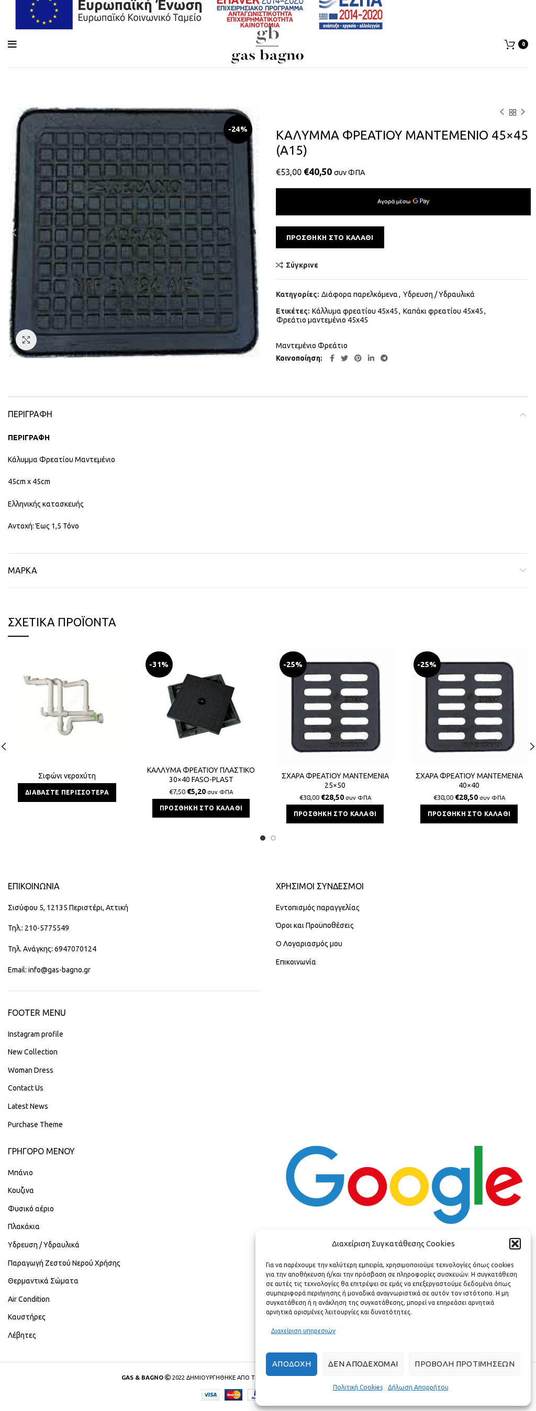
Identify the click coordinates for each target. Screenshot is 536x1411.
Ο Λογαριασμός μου (309, 943)
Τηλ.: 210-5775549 (38, 928)
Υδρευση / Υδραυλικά (439, 294)
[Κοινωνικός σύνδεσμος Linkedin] (371, 358)
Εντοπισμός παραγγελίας (318, 907)
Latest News (28, 1106)
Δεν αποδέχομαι (363, 1363)
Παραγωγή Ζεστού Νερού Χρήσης (64, 1263)
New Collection (33, 1052)
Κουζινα (21, 1190)
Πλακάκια (24, 1226)
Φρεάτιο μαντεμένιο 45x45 (322, 320)
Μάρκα (22, 570)
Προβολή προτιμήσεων (465, 1363)
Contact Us (25, 1088)
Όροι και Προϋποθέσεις (315, 925)
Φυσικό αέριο (31, 1208)
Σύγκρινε (302, 265)
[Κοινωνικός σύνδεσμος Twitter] (344, 358)
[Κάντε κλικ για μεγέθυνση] (26, 339)
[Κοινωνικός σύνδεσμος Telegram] (384, 358)
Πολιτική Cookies (358, 1387)
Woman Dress (30, 1070)
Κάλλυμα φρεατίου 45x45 (355, 311)
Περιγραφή (30, 414)
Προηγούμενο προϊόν (502, 112)
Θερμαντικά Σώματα (43, 1281)
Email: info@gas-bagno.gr (49, 970)
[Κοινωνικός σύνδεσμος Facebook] (332, 358)
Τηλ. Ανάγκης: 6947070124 (52, 949)
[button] (515, 1243)
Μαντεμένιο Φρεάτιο (312, 345)
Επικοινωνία (296, 962)
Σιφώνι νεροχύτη (67, 776)
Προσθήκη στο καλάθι (330, 237)
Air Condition (29, 1299)
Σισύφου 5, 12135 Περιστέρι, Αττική (68, 907)
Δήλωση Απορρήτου (418, 1387)
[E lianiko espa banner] (199, 9)
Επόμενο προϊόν (523, 112)
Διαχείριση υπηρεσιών (303, 1330)
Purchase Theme (35, 1124)
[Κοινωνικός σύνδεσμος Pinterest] (358, 358)
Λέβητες (22, 1335)
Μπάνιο (20, 1172)
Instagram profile (35, 1034)
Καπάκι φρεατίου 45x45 (443, 311)
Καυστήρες (27, 1317)
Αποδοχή (291, 1363)
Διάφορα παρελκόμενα (359, 294)
